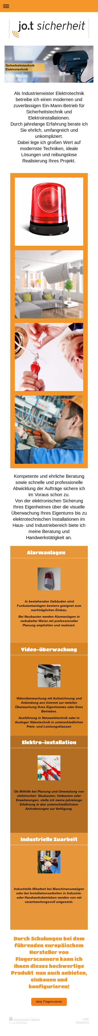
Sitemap (35, 1019)
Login (86, 1018)
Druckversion (21, 1019)
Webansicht (82, 1022)
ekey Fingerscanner (49, 1001)
